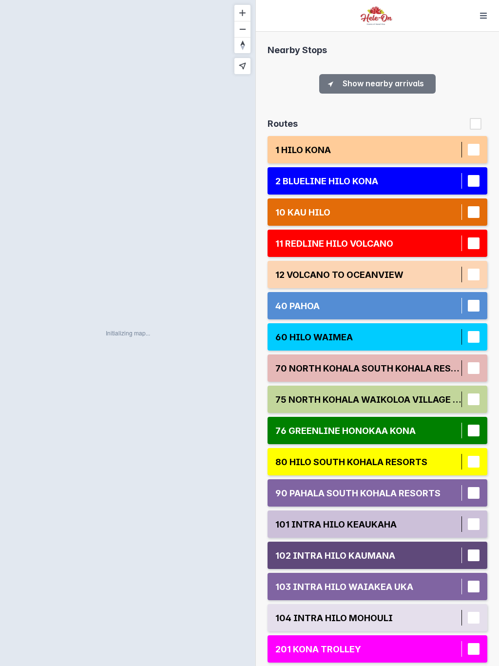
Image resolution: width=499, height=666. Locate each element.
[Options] (483, 15)
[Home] (376, 15)
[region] (127, 333)
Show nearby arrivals (383, 83)
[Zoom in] (242, 13)
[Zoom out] (242, 29)
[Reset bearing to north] (242, 45)
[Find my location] (242, 66)
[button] (368, 150)
